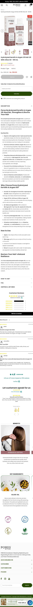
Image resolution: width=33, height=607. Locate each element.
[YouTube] (9, 578)
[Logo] (17, 5)
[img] (3, 324)
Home (2, 9)
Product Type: (5, 68)
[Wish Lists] (27, 77)
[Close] (32, 599)
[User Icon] (25, 5)
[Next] (30, 30)
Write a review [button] (16, 314)
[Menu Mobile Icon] (2, 5)
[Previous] (2, 30)
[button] (4, 63)
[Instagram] (5, 578)
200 (4, 98)
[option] (16, 31)
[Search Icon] (7, 5)
